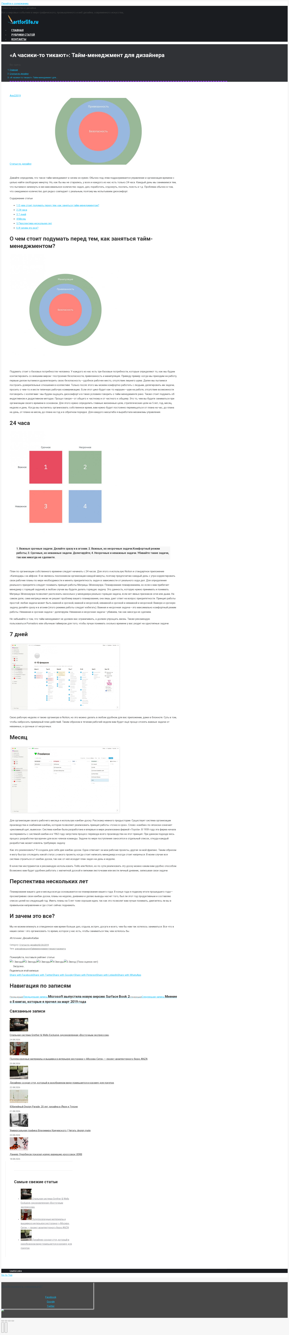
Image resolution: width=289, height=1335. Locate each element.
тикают (52, 948)
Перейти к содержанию (15, 3)
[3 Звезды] (43, 962)
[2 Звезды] (30, 962)
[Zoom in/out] (12, 1320)
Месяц (21, 218)
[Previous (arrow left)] (2, 1327)
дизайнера (21, 948)
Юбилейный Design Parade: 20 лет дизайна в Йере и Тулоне (44, 1106)
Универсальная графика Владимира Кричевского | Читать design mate (50, 1130)
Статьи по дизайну (19, 73)
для (29, 948)
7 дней (21, 214)
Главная (14, 70)
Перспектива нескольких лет (34, 223)
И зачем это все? (27, 227)
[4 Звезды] (57, 962)
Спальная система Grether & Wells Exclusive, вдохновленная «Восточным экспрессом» (59, 1035)
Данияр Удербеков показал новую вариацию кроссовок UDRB (46, 1154)
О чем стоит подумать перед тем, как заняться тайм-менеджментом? (57, 205)
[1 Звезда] (16, 962)
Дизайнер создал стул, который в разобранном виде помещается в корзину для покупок (62, 1082)
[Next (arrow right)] (6, 1327)
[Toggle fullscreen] (9, 1320)
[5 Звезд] (70, 962)
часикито (61, 948)
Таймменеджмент (40, 948)
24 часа (21, 209)
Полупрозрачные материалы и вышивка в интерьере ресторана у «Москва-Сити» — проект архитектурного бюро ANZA (79, 1058)
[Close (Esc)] (2, 1320)
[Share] (6, 1320)
